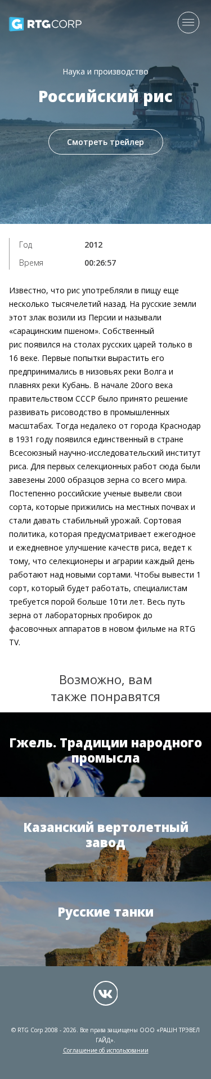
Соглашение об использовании (106, 1050)
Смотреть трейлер (105, 141)
